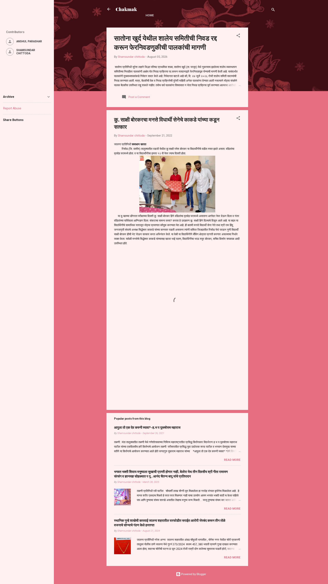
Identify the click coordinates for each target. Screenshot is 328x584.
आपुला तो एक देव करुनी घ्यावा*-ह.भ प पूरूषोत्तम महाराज (147, 427)
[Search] (273, 10)
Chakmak (126, 9)
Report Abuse (12, 108)
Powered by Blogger (193, 574)
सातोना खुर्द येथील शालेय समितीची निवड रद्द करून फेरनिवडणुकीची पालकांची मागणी (165, 42)
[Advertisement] (263, 84)
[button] (238, 36)
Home (150, 15)
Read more (232, 460)
